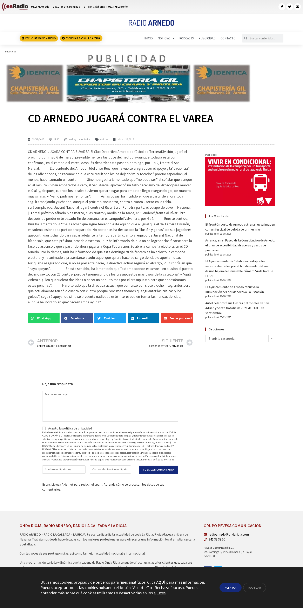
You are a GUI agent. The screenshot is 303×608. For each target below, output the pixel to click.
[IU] (240, 181)
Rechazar (254, 587)
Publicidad (207, 38)
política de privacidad (77, 428)
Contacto (228, 38)
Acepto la (70, 428)
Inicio (148, 38)
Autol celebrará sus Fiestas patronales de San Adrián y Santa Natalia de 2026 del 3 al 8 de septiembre (237, 308)
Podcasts (186, 38)
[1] (128, 78)
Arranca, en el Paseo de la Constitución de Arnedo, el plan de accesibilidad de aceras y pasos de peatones (240, 245)
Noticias (164, 38)
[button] (44, 318)
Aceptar (230, 587)
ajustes (160, 592)
